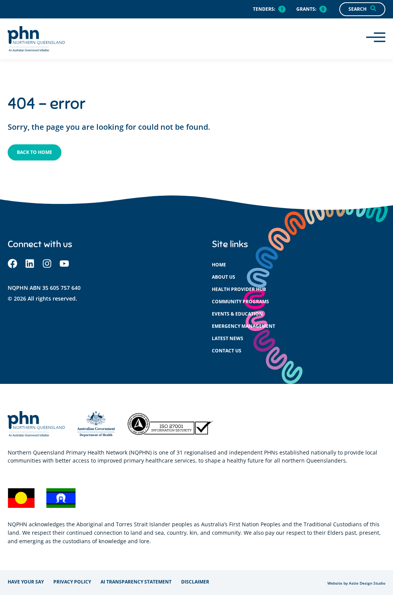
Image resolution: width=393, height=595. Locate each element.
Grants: (306, 9)
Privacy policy (72, 581)
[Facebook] (12, 263)
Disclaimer (195, 581)
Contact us (226, 350)
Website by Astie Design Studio (356, 583)
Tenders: (264, 9)
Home (219, 264)
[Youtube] (64, 263)
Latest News (227, 338)
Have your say (26, 581)
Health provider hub (239, 289)
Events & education (237, 314)
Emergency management (243, 326)
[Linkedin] (30, 263)
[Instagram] (47, 263)
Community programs (240, 301)
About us (223, 277)
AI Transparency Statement (136, 581)
